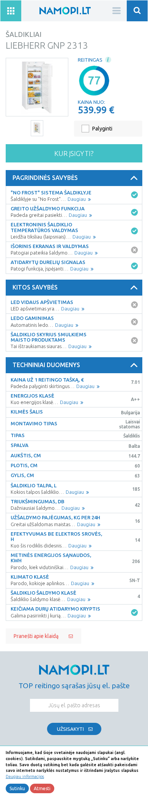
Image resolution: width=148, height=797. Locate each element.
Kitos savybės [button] (35, 287)
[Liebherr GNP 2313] (37, 87)
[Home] (65, 10)
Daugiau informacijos (25, 776)
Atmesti (42, 788)
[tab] (74, 178)
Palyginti (102, 129)
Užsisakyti (70, 729)
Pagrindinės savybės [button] (45, 177)
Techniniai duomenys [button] (46, 364)
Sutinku (17, 788)
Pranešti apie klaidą (36, 636)
